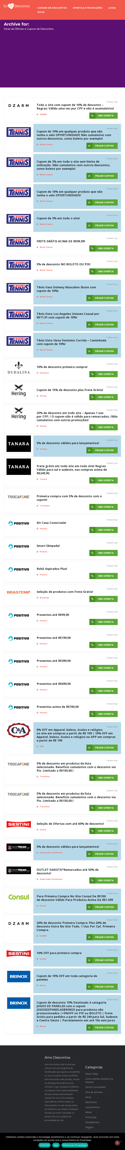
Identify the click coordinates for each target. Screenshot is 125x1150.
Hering (43, 396)
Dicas (41, 12)
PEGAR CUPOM (104, 145)
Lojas (112, 7)
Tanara (43, 449)
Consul (43, 905)
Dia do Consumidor (95, 1087)
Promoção (91, 1117)
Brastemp (44, 597)
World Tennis (46, 144)
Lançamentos (92, 1107)
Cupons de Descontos (52, 7)
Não (56, 1145)
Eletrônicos (91, 1102)
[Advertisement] (62, 60)
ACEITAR (44, 1145)
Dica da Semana (94, 1092)
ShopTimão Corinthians (51, 852)
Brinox (43, 985)
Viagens (89, 1127)
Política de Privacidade (75, 1145)
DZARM (43, 114)
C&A (42, 746)
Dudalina (44, 373)
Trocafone (45, 505)
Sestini (43, 829)
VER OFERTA (105, 115)
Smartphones (92, 1122)
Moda (88, 1112)
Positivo (43, 528)
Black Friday (91, 1073)
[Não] (121, 1141)
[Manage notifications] (117, 1142)
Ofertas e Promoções (87, 7)
